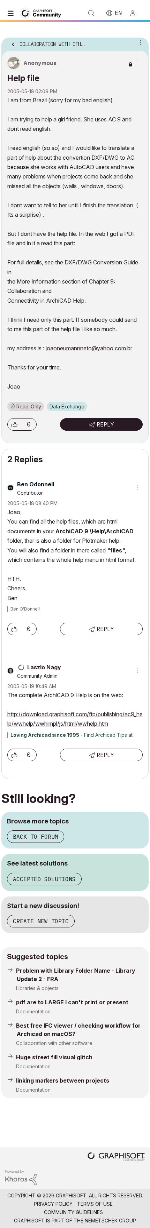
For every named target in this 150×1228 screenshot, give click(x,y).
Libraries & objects (37, 988)
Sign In (136, 13)
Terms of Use (95, 1204)
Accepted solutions (44, 879)
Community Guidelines (73, 1212)
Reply (105, 424)
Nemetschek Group (110, 1220)
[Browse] (12, 13)
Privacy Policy (53, 1204)
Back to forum (35, 836)
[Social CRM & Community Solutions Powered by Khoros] (21, 1177)
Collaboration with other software (54, 1043)
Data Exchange (67, 406)
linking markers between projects (62, 1080)
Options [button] (138, 42)
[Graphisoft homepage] (116, 1157)
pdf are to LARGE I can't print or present (72, 1002)
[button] (14, 424)
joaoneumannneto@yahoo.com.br (89, 348)
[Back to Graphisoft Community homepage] (42, 13)
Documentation (33, 1011)
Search (91, 13)
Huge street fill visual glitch (54, 1057)
